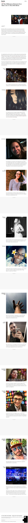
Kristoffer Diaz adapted (22, 115)
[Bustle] (3, 1)
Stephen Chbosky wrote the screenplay (20, 114)
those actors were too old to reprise (10, 59)
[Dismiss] (26, 516)
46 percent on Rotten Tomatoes (16, 56)
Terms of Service (11, 521)
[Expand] (24, 516)
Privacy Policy (15, 521)
